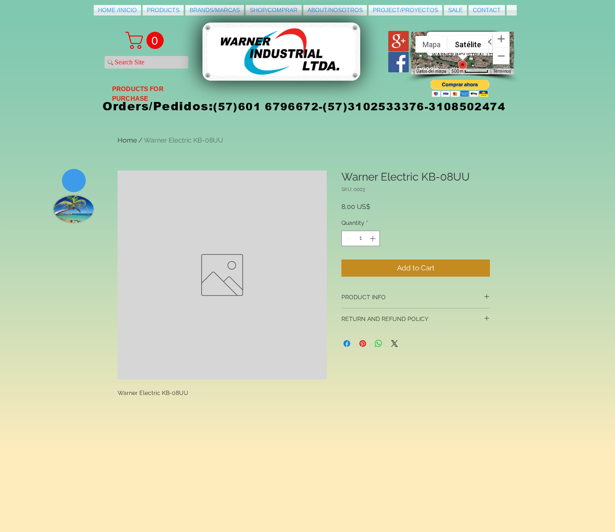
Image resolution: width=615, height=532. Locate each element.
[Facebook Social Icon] (398, 62)
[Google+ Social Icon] (398, 41)
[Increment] (373, 238)
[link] (147, 40)
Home (127, 140)
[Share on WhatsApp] (379, 344)
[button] (459, 88)
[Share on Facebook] (347, 344)
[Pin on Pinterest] (363, 344)
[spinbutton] (360, 238)
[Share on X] (395, 344)
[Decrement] (348, 238)
